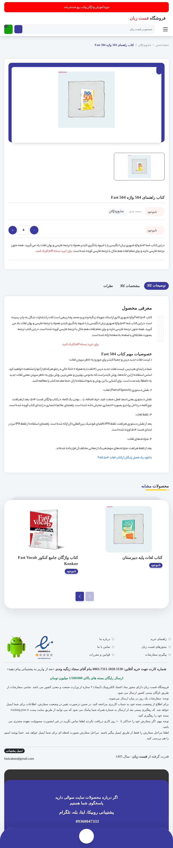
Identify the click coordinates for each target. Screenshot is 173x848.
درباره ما (104, 639)
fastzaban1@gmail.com (19, 759)
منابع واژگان (144, 45)
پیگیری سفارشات (156, 654)
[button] (8, 29)
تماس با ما (103, 646)
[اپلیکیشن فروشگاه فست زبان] (15, 646)
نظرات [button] (108, 286)
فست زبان (139, 756)
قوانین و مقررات (99, 654)
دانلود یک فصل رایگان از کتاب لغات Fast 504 (125, 457)
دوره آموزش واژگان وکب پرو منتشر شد (86, 7)
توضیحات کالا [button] (156, 285)
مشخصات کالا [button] (130, 286)
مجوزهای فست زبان (154, 646)
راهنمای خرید (158, 639)
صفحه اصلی (162, 45)
